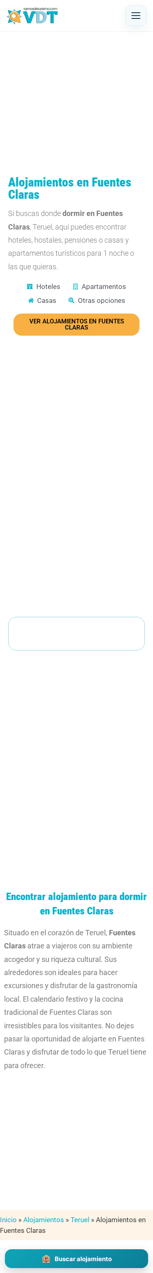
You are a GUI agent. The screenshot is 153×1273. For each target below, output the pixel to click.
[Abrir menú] (135, 15)
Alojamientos (43, 1220)
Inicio (8, 1220)
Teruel (80, 1220)
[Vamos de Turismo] (32, 16)
